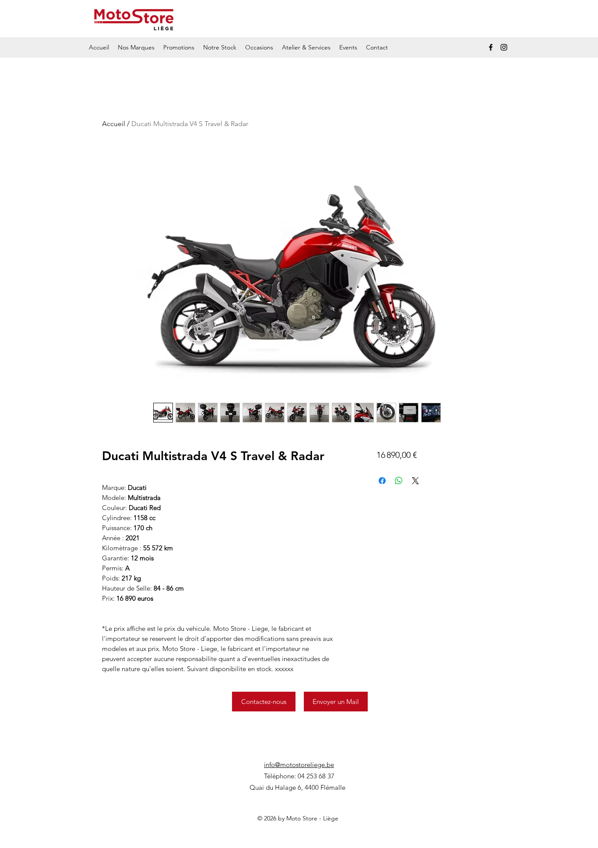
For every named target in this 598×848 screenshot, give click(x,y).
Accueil (113, 124)
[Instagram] (504, 47)
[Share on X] (415, 480)
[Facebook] (490, 47)
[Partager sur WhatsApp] (399, 480)
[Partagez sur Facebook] (382, 480)
